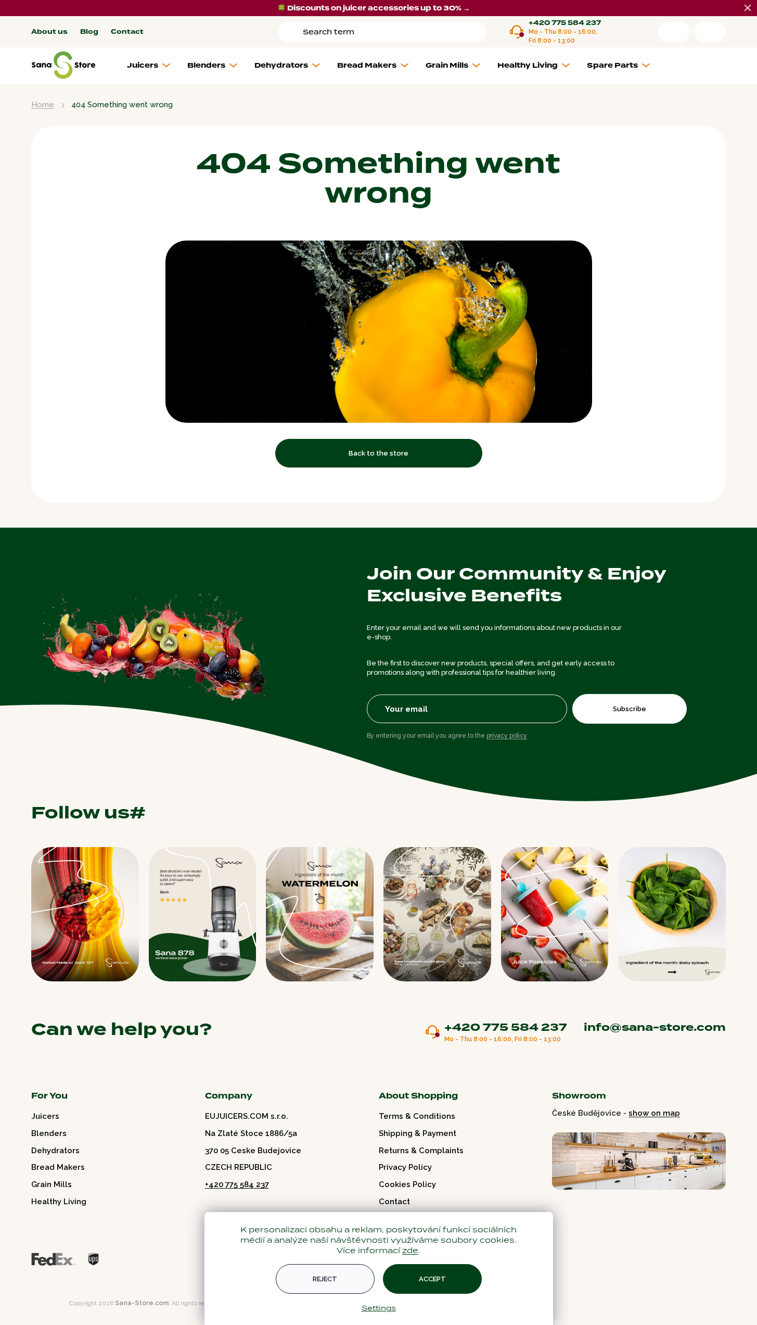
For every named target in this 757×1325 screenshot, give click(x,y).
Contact (127, 32)
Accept (432, 1279)
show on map (654, 1113)
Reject (325, 1279)
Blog (89, 32)
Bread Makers (58, 1167)
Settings (379, 1308)
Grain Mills (51, 1184)
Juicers (45, 1116)
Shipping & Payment (417, 1133)
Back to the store (378, 453)
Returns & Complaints (421, 1150)
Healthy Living (58, 1201)
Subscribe (629, 709)
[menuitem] (152, 65)
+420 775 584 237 (565, 23)
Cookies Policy (407, 1184)
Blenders (49, 1133)
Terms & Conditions (417, 1116)
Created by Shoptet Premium (53, 1303)
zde (410, 1250)
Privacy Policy (405, 1167)
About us (49, 32)
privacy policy (506, 735)
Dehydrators (55, 1150)
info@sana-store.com (655, 1027)
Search (292, 31)
